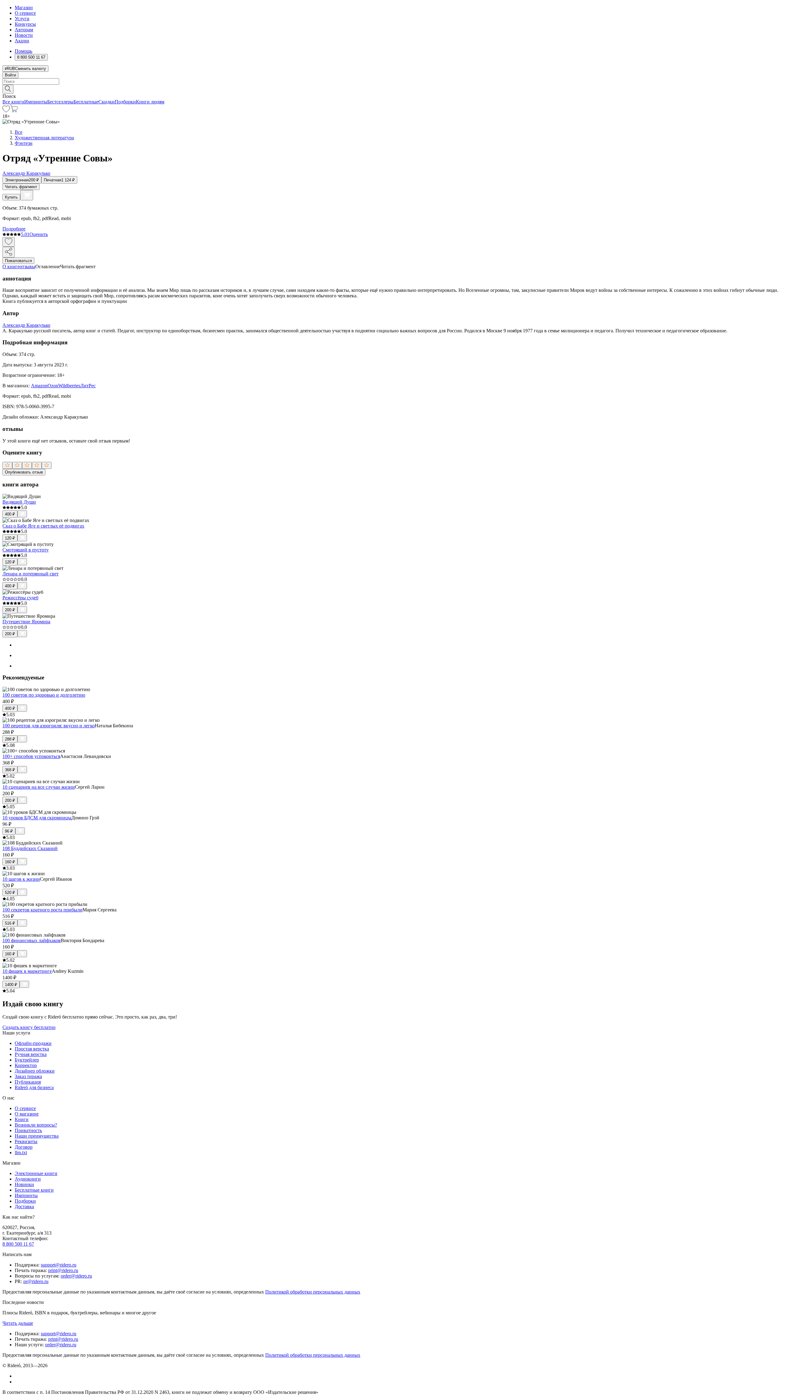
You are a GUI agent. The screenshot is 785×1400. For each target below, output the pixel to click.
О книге (11, 266)
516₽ (10, 923)
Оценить (38, 234)
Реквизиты (26, 1141)
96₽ (9, 831)
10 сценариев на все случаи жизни (38, 787)
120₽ (10, 538)
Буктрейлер (27, 1059)
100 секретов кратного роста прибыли (42, 909)
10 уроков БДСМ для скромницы (36, 817)
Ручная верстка (31, 1054)
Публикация (28, 1082)
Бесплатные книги (34, 1190)
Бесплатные (86, 101)
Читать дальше (17, 1323)
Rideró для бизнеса (34, 1087)
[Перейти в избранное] (6, 110)
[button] (392, 88)
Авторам (24, 29)
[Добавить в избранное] (8, 242)
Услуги (22, 18)
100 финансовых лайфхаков (31, 940)
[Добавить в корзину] (26, 195)
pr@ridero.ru (35, 1281)
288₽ (10, 739)
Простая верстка (32, 1048)
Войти (10, 75)
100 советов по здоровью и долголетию (43, 695)
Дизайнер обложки (35, 1070)
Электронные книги (36, 1173)
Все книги (13, 101)
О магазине (27, 1113)
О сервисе (25, 13)
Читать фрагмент (21, 186)
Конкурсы (25, 24)
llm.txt (21, 1152)
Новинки (24, 1184)
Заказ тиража (28, 1076)
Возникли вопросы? (36, 1124)
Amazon (39, 385)
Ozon (53, 385)
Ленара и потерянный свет (30, 573)
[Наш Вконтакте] (18, 1376)
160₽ (10, 862)
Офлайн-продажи (33, 1043)
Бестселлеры (60, 101)
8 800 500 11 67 (18, 1244)
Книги (22, 1119)
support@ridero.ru (58, 1264)
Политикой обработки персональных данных (312, 1291)
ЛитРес (88, 385)
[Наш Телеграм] (17, 1381)
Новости (24, 35)
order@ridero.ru (76, 1275)
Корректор (26, 1065)
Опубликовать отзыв (24, 472)
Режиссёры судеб (20, 597)
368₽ (10, 770)
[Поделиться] (8, 252)
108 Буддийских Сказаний (30, 848)
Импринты (35, 101)
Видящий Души (19, 502)
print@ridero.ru (63, 1270)
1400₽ (11, 984)
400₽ (10, 514)
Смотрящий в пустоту (25, 549)
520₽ (10, 892)
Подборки (125, 101)
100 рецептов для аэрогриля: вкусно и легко (48, 725)
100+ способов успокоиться (31, 756)
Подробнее (13, 228)
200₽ (10, 610)
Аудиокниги (28, 1178)
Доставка (24, 1206)
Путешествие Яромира (26, 621)
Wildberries (69, 385)
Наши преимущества (37, 1136)
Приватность (28, 1130)
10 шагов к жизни (21, 879)
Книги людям (150, 101)
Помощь (23, 51)
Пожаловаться (18, 260)
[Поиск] (7, 89)
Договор (24, 1147)
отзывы (27, 266)
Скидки (106, 101)
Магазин (24, 7)
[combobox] (392, 81)
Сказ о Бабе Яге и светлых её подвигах (43, 525)
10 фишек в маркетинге (27, 971)
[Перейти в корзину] (14, 110)
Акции (22, 40)
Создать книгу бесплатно (29, 1027)
